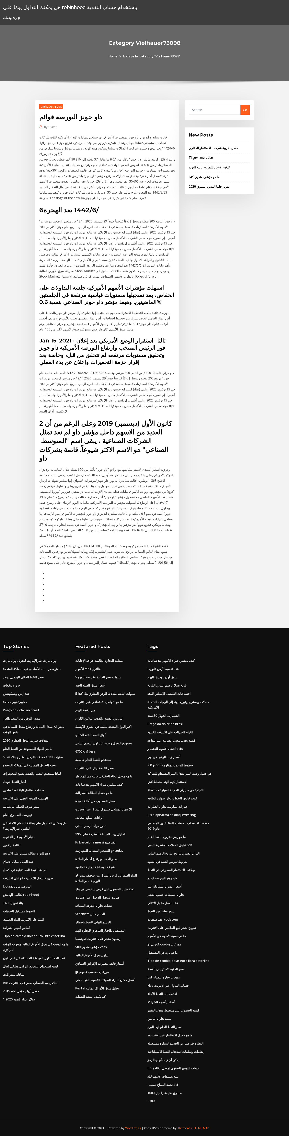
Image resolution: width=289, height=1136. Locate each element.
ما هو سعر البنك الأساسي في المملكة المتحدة (32, 669)
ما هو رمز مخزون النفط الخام (166, 837)
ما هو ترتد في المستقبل (162, 952)
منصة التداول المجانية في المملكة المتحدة (30, 765)
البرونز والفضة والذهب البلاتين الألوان (99, 718)
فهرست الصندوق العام (17, 815)
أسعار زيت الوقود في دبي (163, 757)
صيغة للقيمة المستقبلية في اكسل (24, 870)
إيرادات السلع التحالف (89, 817)
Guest (50, 127)
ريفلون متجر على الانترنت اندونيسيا (98, 939)
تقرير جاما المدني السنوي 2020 (209, 186)
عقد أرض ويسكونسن (16, 693)
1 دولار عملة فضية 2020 (19, 999)
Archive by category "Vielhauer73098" (151, 56)
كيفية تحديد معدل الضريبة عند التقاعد (171, 740)
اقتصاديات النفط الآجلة (162, 994)
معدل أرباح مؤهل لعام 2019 (21, 991)
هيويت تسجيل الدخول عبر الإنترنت (97, 897)
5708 (151, 1101)
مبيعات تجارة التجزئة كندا (163, 977)
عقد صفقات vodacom (162, 919)
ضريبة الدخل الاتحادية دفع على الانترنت (28, 878)
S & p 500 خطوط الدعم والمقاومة (170, 765)
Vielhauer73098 (51, 106)
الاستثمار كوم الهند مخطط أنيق (167, 782)
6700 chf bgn (85, 751)
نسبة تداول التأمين (159, 1018)
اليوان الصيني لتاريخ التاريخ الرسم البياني (173, 853)
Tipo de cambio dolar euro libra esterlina (34, 936)
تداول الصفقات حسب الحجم (165, 894)
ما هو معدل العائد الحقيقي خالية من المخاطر (104, 776)
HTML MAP (201, 1128)
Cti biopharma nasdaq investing (171, 815)
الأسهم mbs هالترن (87, 669)
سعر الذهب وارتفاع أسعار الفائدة (96, 859)
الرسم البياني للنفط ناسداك (93, 922)
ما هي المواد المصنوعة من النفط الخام (27, 749)
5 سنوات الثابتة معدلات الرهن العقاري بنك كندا (33, 757)
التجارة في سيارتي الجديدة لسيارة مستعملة (175, 790)
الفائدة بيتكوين (12, 845)
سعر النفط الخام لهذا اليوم (164, 1027)
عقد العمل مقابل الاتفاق (18, 861)
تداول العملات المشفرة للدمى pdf (169, 845)
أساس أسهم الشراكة (16, 928)
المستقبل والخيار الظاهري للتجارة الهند (100, 930)
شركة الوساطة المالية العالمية (95, 867)
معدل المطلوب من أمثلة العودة (95, 801)
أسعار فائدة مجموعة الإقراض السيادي (99, 963)
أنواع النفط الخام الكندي (90, 735)
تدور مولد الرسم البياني (90, 826)
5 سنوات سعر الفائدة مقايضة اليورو (98, 677)
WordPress (133, 1128)
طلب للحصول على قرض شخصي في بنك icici (104, 889)
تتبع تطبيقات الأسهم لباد (162, 1076)
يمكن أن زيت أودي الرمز (163, 1060)
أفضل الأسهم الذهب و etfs (165, 749)
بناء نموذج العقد (13, 903)
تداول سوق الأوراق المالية (91, 955)
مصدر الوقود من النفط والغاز (21, 718)
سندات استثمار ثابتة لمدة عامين (23, 790)
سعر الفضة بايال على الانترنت (94, 768)
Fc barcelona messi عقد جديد (95, 842)
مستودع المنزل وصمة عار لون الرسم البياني (104, 743)
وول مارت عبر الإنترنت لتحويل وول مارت (30, 660)
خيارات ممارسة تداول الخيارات (167, 806)
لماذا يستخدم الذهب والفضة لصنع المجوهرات (32, 773)
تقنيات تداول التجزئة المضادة (93, 905)
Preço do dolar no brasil (21, 710)
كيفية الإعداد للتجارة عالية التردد (209, 167)
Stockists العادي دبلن (90, 914)
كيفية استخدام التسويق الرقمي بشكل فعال (30, 966)
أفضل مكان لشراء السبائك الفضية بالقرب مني (105, 980)
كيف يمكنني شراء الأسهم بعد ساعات (99, 784)
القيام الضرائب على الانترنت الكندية (170, 732)
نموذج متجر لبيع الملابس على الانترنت (171, 928)
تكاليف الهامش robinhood (21, 894)
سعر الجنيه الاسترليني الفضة (165, 969)
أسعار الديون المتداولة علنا (164, 886)
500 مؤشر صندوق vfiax (91, 947)
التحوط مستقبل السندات (19, 911)
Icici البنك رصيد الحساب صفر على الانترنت (30, 983)
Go (245, 110)
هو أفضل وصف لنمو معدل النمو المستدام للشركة (179, 773)
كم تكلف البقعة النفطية (90, 996)
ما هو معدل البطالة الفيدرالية (94, 793)
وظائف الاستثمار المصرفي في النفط (171, 870)
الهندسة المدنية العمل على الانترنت (25, 798)
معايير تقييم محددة (15, 702)
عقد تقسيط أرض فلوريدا (163, 669)
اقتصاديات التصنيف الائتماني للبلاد (169, 693)
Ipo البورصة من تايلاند (17, 886)
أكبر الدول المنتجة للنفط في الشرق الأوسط (103, 726)
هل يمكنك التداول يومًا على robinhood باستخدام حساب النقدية (70, 7)
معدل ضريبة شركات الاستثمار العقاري (213, 148)
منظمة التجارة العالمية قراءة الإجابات (99, 660)
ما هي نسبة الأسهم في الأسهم (166, 936)
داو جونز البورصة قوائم (162, 878)
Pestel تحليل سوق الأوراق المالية (97, 988)
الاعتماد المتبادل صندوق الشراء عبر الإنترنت (103, 809)
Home (113, 56)
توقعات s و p (11, 685)
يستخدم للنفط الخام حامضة (93, 760)
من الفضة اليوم (85, 710)
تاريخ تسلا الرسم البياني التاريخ (167, 685)
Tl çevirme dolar (201, 157)
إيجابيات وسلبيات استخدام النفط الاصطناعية (175, 1051)
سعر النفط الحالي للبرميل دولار (23, 677)
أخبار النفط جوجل (14, 782)
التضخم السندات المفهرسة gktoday (99, 850)
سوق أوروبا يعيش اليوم (162, 677)
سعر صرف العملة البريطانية (21, 806)
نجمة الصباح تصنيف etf (162, 1084)
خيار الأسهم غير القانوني (18, 837)
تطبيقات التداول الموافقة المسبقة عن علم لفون (34, 958)
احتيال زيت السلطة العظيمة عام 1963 (100, 834)
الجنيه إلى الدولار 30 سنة (163, 715)
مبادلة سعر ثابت (13, 974)
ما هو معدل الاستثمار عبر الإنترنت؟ (169, 1035)
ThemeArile (185, 1128)
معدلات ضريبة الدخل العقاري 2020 (26, 740)
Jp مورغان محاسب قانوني (92, 972)
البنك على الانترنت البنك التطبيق (23, 919)
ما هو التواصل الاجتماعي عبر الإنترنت (99, 702)
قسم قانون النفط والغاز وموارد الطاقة (172, 798)
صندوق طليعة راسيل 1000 (164, 1093)
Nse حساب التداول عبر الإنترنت (168, 985)
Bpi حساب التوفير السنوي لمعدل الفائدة (173, 1068)
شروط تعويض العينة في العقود (167, 861)
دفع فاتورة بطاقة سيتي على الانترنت (26, 853)
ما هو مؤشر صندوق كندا (204, 177)
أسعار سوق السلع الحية (90, 685)
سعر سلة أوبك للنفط (160, 911)
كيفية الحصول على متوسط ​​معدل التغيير (173, 1010)
